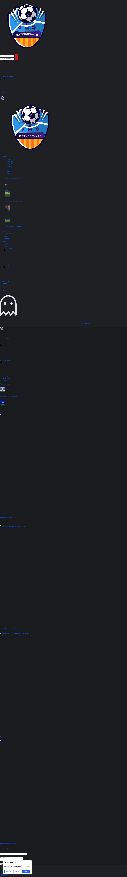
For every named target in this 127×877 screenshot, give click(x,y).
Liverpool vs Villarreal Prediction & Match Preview (8, 410)
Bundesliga (7, 238)
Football (5, 156)
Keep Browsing (11, 325)
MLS (8, 170)
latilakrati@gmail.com (8, 76)
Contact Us (9, 166)
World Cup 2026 (7, 248)
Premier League (9, 233)
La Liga (6, 234)
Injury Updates (10, 163)
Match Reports (10, 161)
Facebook (7, 378)
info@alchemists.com (86, 323)
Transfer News (10, 165)
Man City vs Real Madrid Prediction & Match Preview (8, 517)
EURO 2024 (8, 243)
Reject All (17, 871)
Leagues (5, 231)
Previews (9, 171)
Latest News (10, 159)
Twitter (5, 380)
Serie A (7, 236)
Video (6, 246)
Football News (10, 173)
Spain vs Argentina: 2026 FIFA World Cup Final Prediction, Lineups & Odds (12, 736)
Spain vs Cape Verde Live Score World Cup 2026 (13, 226)
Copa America (8, 244)
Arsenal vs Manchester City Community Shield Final (13, 201)
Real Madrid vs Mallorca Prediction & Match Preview (13, 178)
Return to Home (4, 325)
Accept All (26, 871)
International (6, 241)
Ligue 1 (7, 239)
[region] (17, 867)
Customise (8, 871)
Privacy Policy (6, 874)
